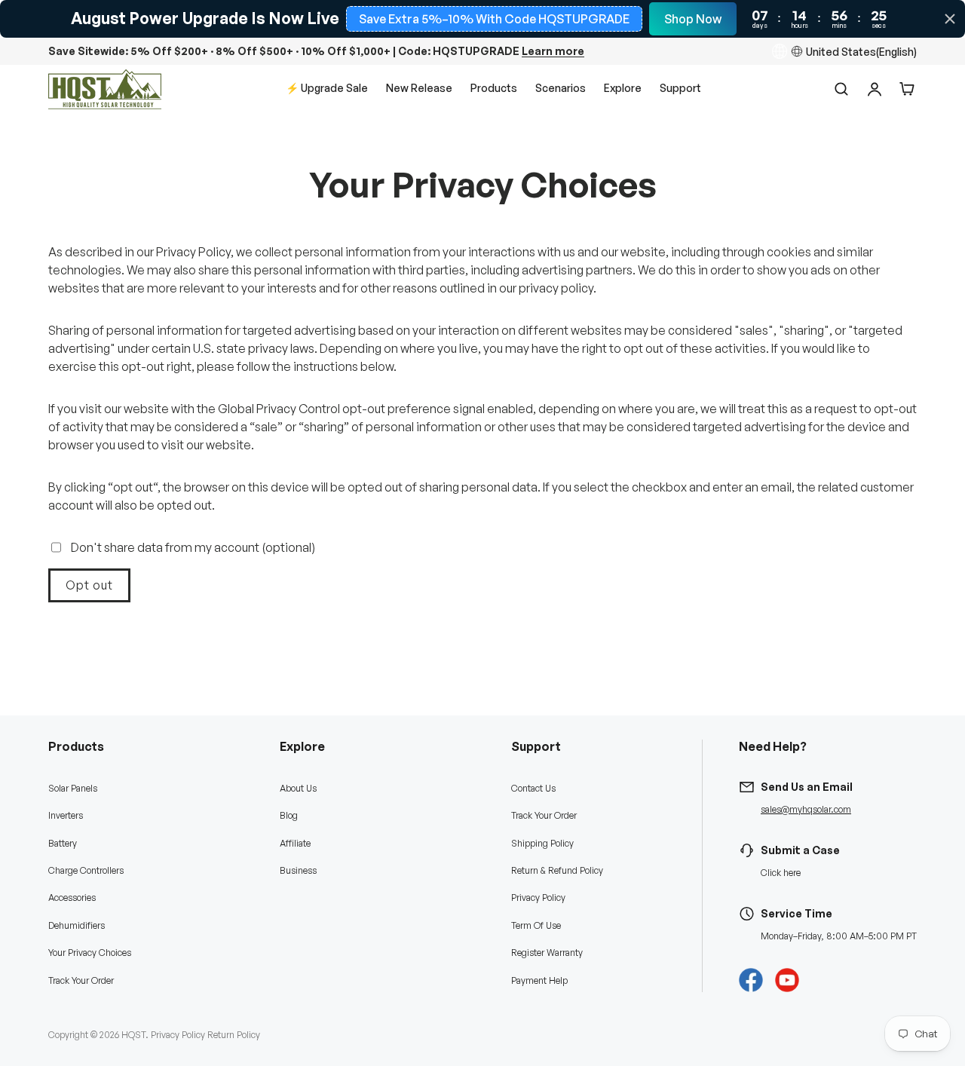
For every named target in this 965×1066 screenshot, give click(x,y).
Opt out (89, 585)
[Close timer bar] (950, 19)
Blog (289, 815)
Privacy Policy (538, 897)
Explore (623, 87)
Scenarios (560, 87)
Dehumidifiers (76, 925)
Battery (62, 843)
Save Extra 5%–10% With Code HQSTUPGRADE (494, 18)
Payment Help (539, 980)
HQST (133, 1034)
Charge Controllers (86, 870)
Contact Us (533, 788)
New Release (419, 87)
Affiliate (295, 843)
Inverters (65, 815)
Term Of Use (536, 925)
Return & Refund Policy (557, 870)
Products (493, 87)
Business (298, 870)
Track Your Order (81, 980)
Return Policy (233, 1034)
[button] (907, 89)
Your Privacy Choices (89, 952)
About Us (298, 788)
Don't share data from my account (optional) (193, 547)
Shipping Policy (542, 843)
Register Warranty (547, 952)
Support (680, 87)
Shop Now (692, 18)
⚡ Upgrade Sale (327, 87)
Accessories (72, 897)
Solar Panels (72, 788)
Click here (781, 872)
